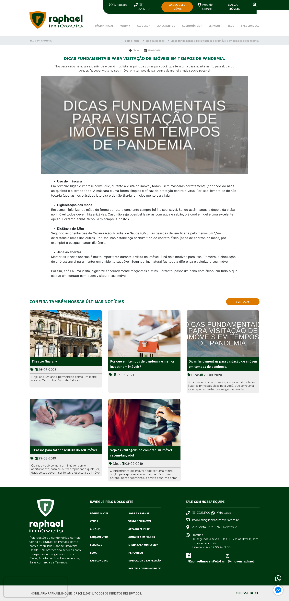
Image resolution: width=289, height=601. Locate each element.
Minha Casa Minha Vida (143, 545)
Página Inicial (104, 26)
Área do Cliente (139, 529)
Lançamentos (166, 26)
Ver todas (243, 301)
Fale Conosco (250, 26)
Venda (94, 521)
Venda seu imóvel (140, 521)
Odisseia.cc (248, 593)
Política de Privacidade (144, 568)
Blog (230, 26)
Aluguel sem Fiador (141, 537)
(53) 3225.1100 (201, 512)
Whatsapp (120, 4)
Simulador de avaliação (144, 560)
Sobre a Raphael (139, 513)
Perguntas (136, 552)
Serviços (215, 26)
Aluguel (95, 529)
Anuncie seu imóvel (177, 7)
